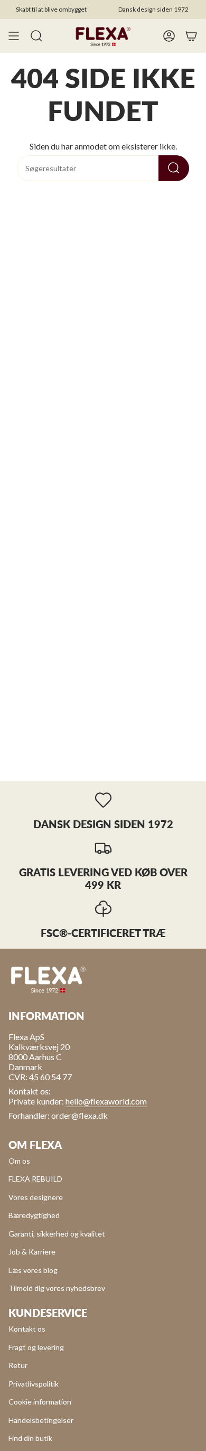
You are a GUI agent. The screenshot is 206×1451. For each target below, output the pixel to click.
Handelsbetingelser (40, 1420)
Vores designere (35, 1197)
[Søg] (173, 168)
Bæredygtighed (34, 1215)
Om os (19, 1160)
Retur (17, 1365)
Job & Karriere (31, 1251)
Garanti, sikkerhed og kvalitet (56, 1233)
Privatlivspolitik (33, 1383)
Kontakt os (26, 1328)
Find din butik (30, 1438)
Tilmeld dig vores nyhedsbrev (56, 1288)
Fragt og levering (36, 1347)
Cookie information (39, 1401)
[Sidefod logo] (48, 978)
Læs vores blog (33, 1270)
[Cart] (191, 36)
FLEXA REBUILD (35, 1178)
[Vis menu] (13, 36)
